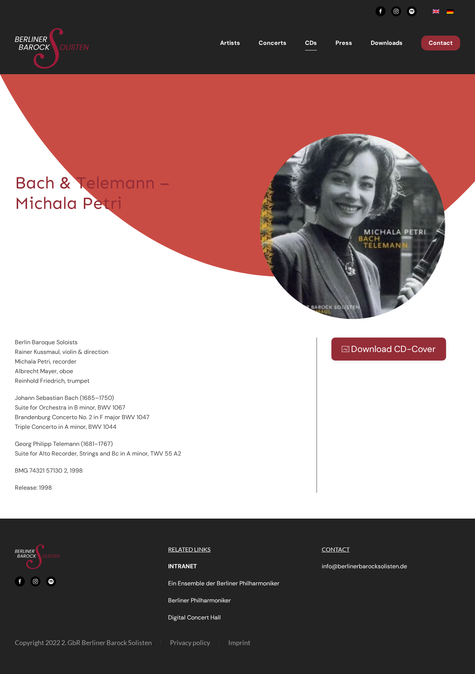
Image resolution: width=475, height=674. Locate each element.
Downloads (387, 43)
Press (343, 43)
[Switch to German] (450, 11)
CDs (311, 43)
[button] (352, 226)
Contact (441, 43)
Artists (230, 43)
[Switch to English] (436, 11)
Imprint (239, 642)
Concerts (272, 43)
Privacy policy (190, 642)
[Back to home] (52, 48)
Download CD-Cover (393, 349)
